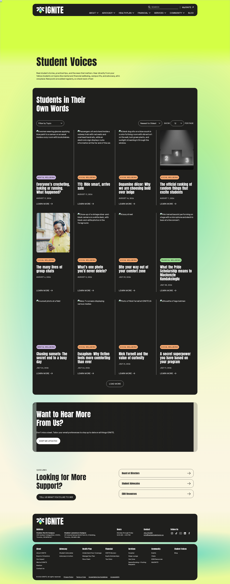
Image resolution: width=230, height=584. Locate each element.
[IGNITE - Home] (49, 10)
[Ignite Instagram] (172, 533)
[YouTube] (180, 533)
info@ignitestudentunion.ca (154, 535)
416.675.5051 (148, 533)
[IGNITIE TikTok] (176, 533)
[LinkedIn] (185, 533)
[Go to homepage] (49, 521)
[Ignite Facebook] (189, 533)
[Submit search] (149, 7)
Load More (115, 384)
